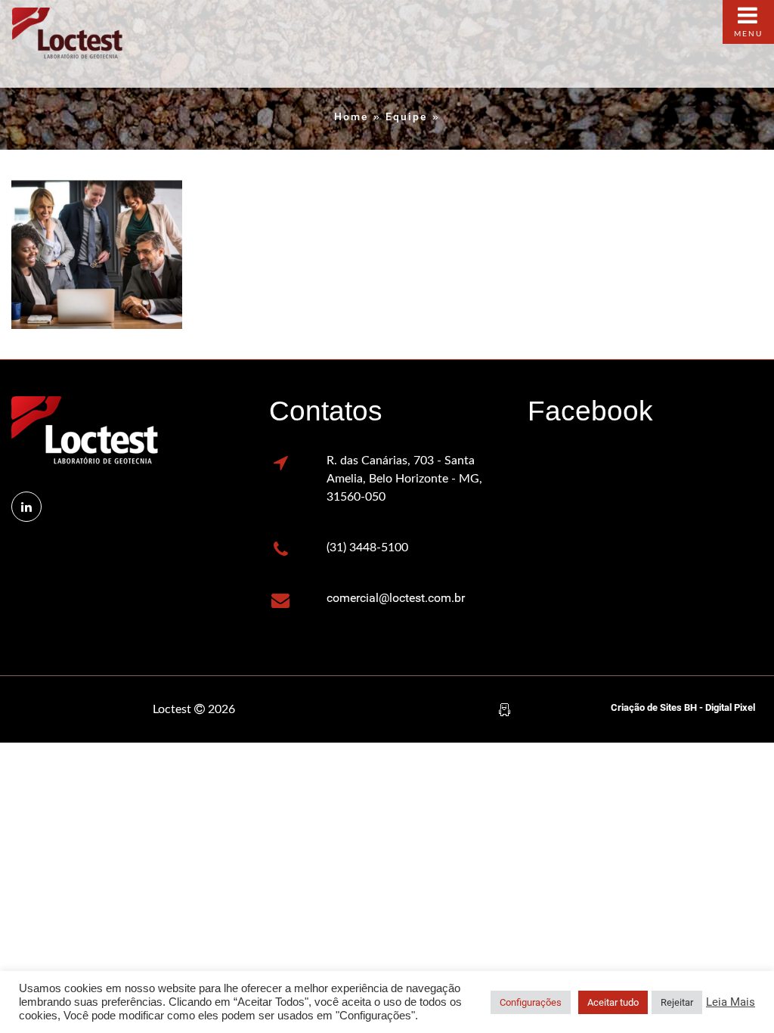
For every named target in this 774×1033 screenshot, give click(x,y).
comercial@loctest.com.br (396, 598)
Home (351, 116)
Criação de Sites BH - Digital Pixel (683, 707)
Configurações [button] (531, 1002)
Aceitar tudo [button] (613, 1002)
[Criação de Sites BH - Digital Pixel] (504, 709)
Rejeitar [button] (677, 1002)
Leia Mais (730, 1002)
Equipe (406, 116)
